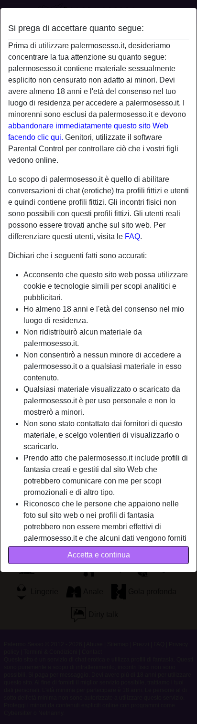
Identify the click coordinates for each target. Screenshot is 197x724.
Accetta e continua (98, 555)
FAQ (132, 236)
